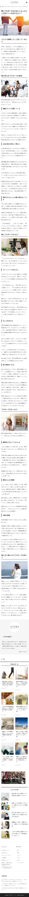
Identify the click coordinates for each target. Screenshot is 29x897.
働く (17, 850)
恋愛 (4, 659)
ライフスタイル (20, 862)
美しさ (18, 860)
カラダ (18, 857)
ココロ (18, 855)
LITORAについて (5, 850)
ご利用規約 (4, 857)
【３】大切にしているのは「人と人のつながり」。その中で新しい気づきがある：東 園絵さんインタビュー (14, 880)
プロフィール (22, 651)
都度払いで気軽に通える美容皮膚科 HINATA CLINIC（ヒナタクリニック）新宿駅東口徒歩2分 (7, 865)
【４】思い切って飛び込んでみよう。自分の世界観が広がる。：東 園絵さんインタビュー (14, 884)
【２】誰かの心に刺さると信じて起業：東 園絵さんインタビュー (14, 888)
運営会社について (5, 860)
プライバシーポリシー (6, 855)
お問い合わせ (4, 852)
